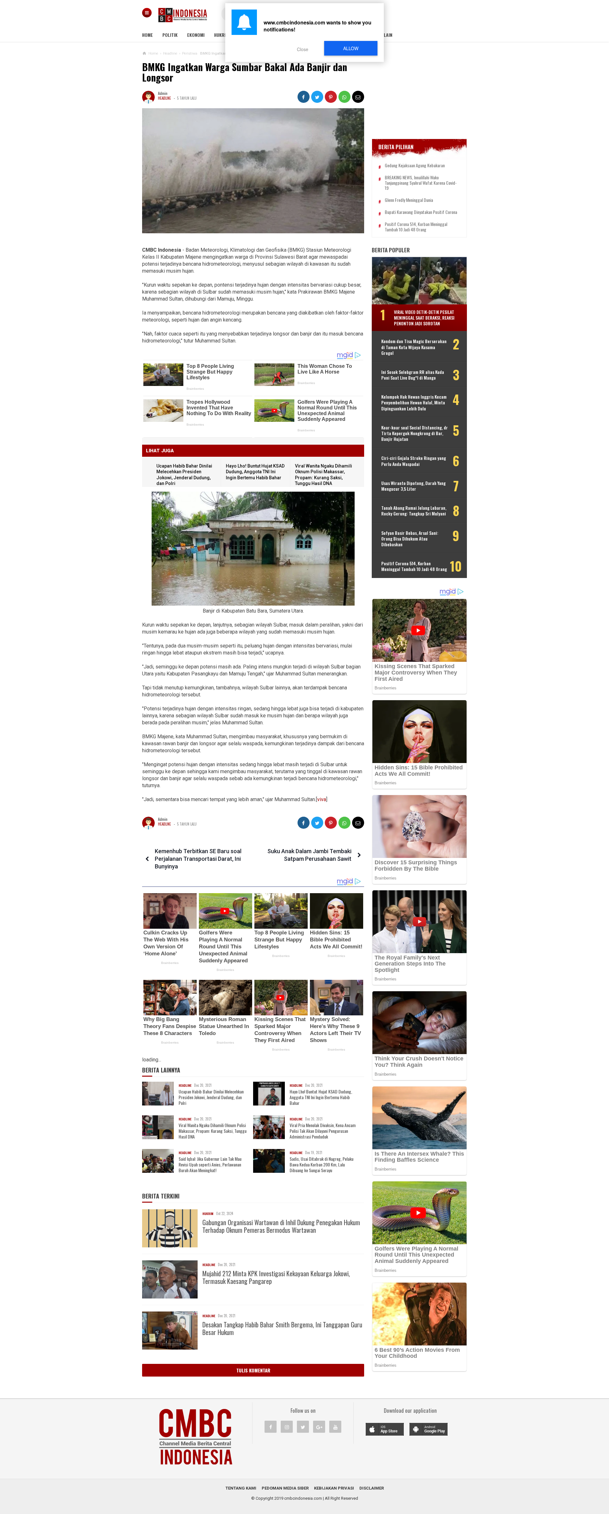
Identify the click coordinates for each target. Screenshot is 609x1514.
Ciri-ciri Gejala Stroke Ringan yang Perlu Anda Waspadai (413, 461)
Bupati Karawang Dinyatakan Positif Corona (421, 212)
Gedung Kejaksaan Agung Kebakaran (415, 165)
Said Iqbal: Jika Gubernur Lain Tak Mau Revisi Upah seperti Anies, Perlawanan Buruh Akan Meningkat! (210, 1164)
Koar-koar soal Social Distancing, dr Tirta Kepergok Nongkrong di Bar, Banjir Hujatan (414, 433)
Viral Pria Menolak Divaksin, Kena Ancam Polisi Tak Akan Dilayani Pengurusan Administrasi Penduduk (323, 1131)
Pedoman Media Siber (285, 1488)
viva (321, 799)
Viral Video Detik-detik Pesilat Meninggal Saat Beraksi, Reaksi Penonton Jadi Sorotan (424, 318)
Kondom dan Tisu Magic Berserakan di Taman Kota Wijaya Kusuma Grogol (414, 347)
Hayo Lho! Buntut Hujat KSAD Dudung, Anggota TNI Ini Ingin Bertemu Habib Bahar (255, 471)
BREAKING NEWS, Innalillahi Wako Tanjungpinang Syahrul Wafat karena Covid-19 (421, 183)
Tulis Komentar (253, 1370)
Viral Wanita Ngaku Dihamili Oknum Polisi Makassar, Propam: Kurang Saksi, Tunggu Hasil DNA (212, 1131)
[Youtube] (335, 1427)
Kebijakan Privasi (334, 1488)
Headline (164, 98)
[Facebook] (271, 1427)
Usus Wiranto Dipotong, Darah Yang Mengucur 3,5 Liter (413, 486)
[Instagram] (287, 1427)
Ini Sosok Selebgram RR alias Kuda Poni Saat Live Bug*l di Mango (412, 375)
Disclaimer (371, 1488)
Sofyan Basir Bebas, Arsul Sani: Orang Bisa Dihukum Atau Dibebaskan (409, 539)
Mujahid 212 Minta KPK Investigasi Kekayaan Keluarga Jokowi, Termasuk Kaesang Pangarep (276, 1277)
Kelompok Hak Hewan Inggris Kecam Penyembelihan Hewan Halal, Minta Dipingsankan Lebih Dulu (414, 402)
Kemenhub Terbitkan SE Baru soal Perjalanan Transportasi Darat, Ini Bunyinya (198, 859)
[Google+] (319, 1427)
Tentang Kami (241, 1488)
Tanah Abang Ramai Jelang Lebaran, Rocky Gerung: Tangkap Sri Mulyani (413, 510)
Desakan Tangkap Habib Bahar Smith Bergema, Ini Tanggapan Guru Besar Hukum (282, 1328)
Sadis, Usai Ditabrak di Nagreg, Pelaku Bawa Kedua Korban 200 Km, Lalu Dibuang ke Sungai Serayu (321, 1164)
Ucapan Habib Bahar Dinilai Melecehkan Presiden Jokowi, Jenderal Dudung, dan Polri (211, 1097)
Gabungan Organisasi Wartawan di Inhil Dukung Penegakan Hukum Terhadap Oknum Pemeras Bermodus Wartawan (281, 1226)
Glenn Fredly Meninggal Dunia (409, 200)
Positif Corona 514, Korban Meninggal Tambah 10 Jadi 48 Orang (416, 227)
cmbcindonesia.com (303, 1498)
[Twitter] (303, 1427)
